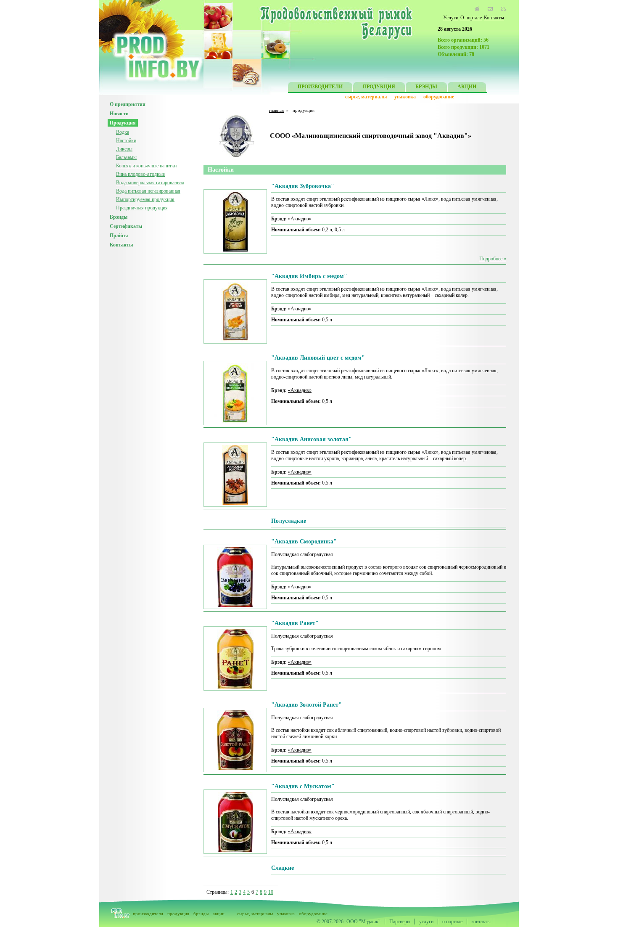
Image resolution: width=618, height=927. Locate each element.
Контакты (494, 18)
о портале (452, 921)
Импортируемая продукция (145, 199)
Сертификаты (126, 226)
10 (270, 892)
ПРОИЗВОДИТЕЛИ (320, 87)
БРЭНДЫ (426, 87)
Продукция (123, 123)
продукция (178, 913)
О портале (471, 18)
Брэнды (118, 217)
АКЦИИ (466, 87)
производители (148, 913)
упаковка (405, 97)
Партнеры (399, 921)
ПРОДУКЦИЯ (379, 87)
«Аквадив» (300, 219)
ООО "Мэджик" (363, 921)
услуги (426, 921)
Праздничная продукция (142, 208)
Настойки (126, 140)
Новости (119, 114)
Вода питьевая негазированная (148, 191)
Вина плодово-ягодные (140, 174)
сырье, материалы (366, 97)
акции (218, 913)
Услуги (450, 18)
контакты (481, 921)
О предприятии (127, 104)
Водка (122, 132)
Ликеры (124, 149)
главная (276, 110)
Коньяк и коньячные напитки (146, 166)
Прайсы (119, 235)
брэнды (201, 913)
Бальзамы (126, 157)
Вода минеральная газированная (150, 182)
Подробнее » (492, 259)
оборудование (438, 97)
